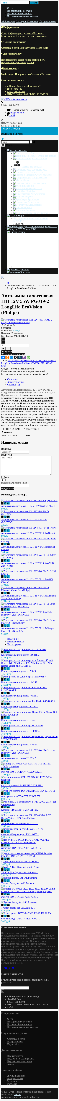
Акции (30, 62)
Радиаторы (33, 202)
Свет (3, 366)
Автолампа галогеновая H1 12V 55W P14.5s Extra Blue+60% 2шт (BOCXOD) (26, 613)
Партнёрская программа (13, 62)
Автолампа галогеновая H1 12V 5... (19, 758)
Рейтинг (5, 477)
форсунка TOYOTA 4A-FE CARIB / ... (21, 848)
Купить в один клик (14, 354)
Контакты (25, 272)
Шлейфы (30, 191)
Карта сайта (42, 48)
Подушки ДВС (39, 169)
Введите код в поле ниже (14, 482)
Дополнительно (11, 53)
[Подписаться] (2, 991)
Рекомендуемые (15, 641)
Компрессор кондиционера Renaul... (19, 695)
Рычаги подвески (43, 175)
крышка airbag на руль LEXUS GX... (20, 834)
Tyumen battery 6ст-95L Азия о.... (18, 907)
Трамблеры (33, 199)
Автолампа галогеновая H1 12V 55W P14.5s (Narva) (28, 533)
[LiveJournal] (20, 357)
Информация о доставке (19, 11)
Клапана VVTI (39, 158)
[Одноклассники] (7, 357)
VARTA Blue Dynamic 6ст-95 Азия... (19, 872)
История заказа (23, 74)
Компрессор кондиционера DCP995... (20, 731)
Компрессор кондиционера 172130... (20, 682)
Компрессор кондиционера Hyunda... (20, 744)
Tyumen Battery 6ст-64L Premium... (18, 883)
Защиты (29, 196)
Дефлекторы (35, 204)
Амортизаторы (39, 177)
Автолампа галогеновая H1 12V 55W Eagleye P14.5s (28, 506)
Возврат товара (27, 48)
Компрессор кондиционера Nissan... (19, 720)
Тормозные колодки (31, 166)
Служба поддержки (14, 42)
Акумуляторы (38, 194)
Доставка (24, 269)
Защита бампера (41, 213)
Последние (13, 639)
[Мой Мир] (11, 357)
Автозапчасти (38, 153)
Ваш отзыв (6, 454)
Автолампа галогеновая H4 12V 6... (19, 823)
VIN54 (17, 1094)
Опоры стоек (36, 172)
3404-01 (50, 363)
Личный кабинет (16, 1075)
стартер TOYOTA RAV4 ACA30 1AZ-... (21, 772)
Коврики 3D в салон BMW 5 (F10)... (19, 810)
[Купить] (2, 503)
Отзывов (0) (13, 384)
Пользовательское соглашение (22, 16)
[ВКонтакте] (3, 357)
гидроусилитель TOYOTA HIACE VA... (21, 796)
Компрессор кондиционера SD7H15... (20, 655)
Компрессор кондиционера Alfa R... (19, 671)
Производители (9, 59)
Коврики (29, 185)
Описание (12, 379)
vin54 (12, 115)
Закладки (36, 74)
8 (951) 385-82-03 (16, 91)
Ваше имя (6, 449)
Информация (10, 27)
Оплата (21, 232)
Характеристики (15, 382)
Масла (26, 180)
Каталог (22, 150)
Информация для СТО (45, 226)
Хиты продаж (14, 644)
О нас (10, 8)
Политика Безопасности (19, 13)
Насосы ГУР (35, 188)
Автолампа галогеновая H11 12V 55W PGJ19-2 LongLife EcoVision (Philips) (28, 361)
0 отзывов (6, 328)
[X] (16, 357)
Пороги (28, 207)
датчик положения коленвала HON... (20, 861)
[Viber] (24, 357)
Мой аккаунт (10, 68)
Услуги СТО (29, 229)
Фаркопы (30, 210)
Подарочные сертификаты (31, 59)
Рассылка (46, 74)
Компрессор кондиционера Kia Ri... (19, 706)
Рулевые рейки (39, 183)
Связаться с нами (10, 48)
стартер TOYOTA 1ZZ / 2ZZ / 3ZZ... (19, 897)
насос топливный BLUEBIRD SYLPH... (22, 785)
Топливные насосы (46, 156)
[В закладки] (3, 348)
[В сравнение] (8, 348)
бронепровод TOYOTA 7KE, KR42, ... (21, 918)
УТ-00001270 (37, 363)
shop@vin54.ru (14, 88)
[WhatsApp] (28, 357)
